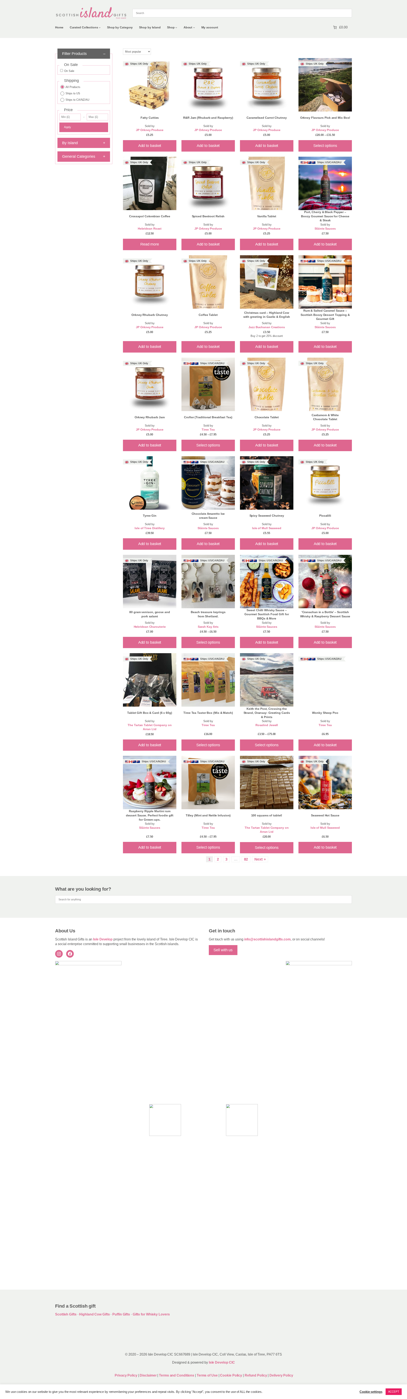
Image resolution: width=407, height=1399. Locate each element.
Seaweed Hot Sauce (325, 815)
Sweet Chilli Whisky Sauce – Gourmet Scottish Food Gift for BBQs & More (266, 614)
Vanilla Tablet (266, 216)
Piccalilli (325, 515)
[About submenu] (194, 27)
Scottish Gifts (66, 1314)
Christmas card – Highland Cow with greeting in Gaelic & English (266, 315)
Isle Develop (103, 939)
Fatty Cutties (150, 117)
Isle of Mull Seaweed (266, 528)
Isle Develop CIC (222, 1362)
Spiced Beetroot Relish (208, 216)
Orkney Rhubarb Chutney (149, 315)
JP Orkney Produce (149, 130)
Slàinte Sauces (325, 228)
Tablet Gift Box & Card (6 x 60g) (149, 712)
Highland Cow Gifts (94, 1314)
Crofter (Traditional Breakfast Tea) (208, 417)
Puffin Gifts (121, 1314)
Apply (67, 127)
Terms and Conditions (177, 1375)
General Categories (83, 156)
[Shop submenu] (176, 27)
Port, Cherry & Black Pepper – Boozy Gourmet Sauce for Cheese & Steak (325, 216)
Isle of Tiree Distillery (150, 528)
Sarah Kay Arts (208, 626)
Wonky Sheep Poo (325, 712)
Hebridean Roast (150, 228)
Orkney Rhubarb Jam (150, 417)
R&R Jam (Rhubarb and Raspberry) (208, 117)
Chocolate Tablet (267, 417)
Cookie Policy (231, 1375)
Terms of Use (207, 1375)
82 (246, 859)
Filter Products (83, 54)
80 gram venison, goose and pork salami (149, 614)
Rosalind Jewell (266, 725)
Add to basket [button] (149, 146)
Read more (149, 244)
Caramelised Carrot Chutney (267, 117)
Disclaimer (148, 1375)
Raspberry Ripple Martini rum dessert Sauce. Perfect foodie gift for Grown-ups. (150, 815)
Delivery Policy (281, 1375)
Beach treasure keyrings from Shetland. (208, 614)
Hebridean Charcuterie (150, 626)
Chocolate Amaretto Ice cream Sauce (208, 516)
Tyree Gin (149, 515)
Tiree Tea (208, 429)
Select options (325, 146)
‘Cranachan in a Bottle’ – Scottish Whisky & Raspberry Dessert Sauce (325, 614)
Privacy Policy (126, 1375)
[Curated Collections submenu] (100, 27)
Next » (260, 859)
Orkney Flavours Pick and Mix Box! (325, 117)
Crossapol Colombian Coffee (149, 216)
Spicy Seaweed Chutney (266, 515)
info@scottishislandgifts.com (267, 939)
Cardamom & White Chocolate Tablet (325, 417)
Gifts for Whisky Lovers (151, 1314)
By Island (83, 143)
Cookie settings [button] (371, 1391)
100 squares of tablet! (266, 815)
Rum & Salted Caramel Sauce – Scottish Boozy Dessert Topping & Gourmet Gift (325, 315)
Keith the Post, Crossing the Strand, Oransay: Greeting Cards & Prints (267, 713)
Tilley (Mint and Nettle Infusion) (208, 815)
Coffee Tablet (208, 315)
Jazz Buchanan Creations (266, 327)
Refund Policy (256, 1375)
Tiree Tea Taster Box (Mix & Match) (208, 712)
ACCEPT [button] (393, 1391)
